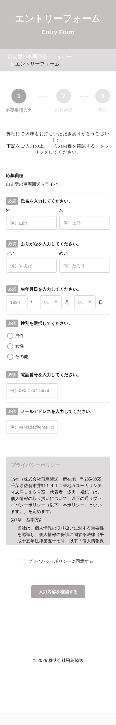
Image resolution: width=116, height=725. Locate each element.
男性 (19, 335)
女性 (19, 346)
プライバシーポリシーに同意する (60, 561)
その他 (21, 356)
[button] (51, 302)
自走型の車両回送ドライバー (39, 56)
